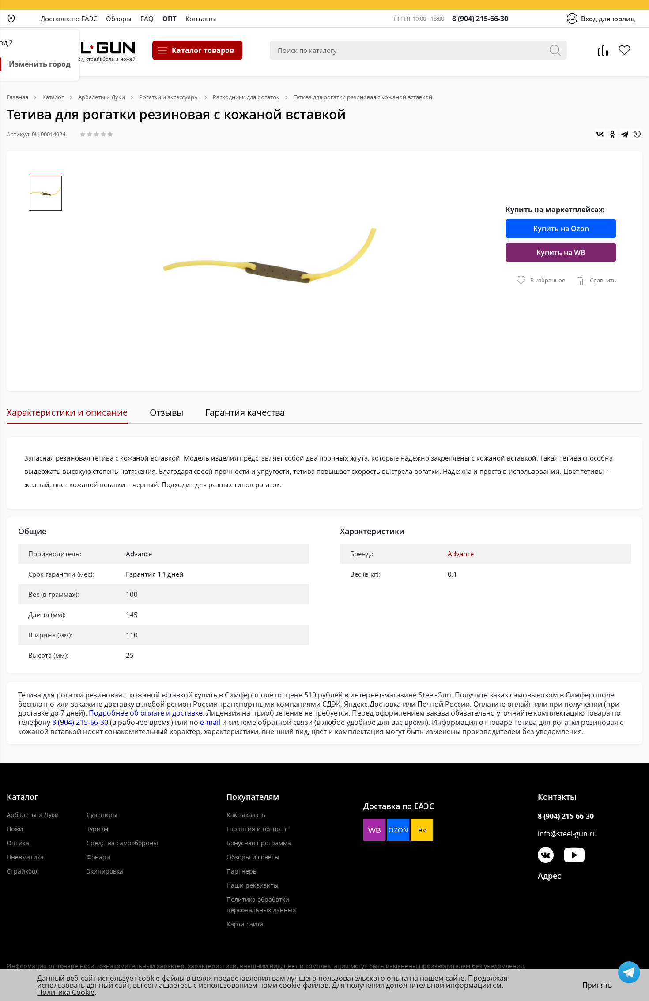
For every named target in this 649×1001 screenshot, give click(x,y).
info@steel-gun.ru (567, 834)
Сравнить (603, 280)
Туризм (97, 829)
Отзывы (166, 412)
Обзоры (119, 18)
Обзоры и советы (252, 857)
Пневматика (25, 857)
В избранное (547, 280)
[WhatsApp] (637, 134)
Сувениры (102, 814)
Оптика (18, 843)
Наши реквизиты (252, 885)
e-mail (210, 722)
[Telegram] (624, 134)
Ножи (15, 829)
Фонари (98, 857)
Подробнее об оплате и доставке (146, 713)
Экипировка (105, 871)
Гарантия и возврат (256, 829)
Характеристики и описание (67, 412)
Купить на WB (560, 252)
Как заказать (245, 814)
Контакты (200, 18)
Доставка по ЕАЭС (69, 18)
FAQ (147, 18)
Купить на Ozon (561, 228)
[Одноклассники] (612, 134)
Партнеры (242, 871)
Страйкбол (23, 871)
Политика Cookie (65, 992)
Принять (597, 985)
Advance (461, 553)
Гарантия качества (245, 412)
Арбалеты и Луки (33, 814)
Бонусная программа (258, 843)
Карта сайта (245, 924)
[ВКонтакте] (600, 134)
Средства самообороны (122, 843)
